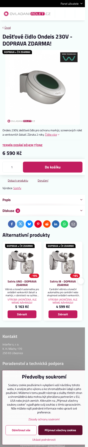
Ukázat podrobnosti (44, 439)
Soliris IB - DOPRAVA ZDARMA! (63, 283)
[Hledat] (60, 14)
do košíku (53, 167)
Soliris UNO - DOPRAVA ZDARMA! (22, 283)
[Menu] (80, 14)
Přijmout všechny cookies (60, 430)
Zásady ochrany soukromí (44, 419)
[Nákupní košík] (70, 14)
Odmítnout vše (21, 430)
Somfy (17, 188)
